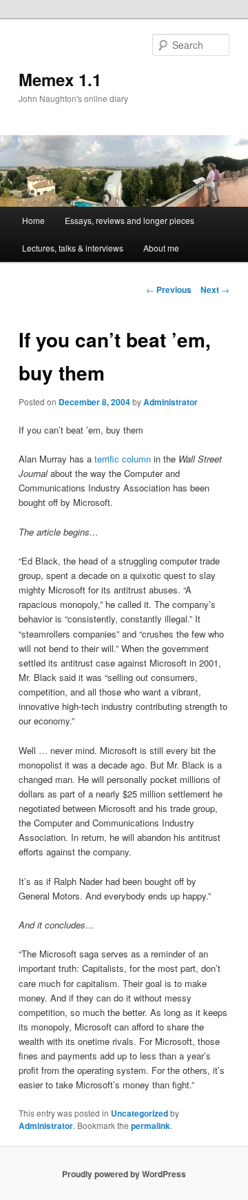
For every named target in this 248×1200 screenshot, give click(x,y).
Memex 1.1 (60, 79)
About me (161, 248)
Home (33, 220)
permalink (150, 1125)
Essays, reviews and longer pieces (129, 220)
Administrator (170, 402)
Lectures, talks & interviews (72, 248)
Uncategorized (139, 1113)
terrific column (122, 458)
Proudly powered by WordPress (124, 1174)
